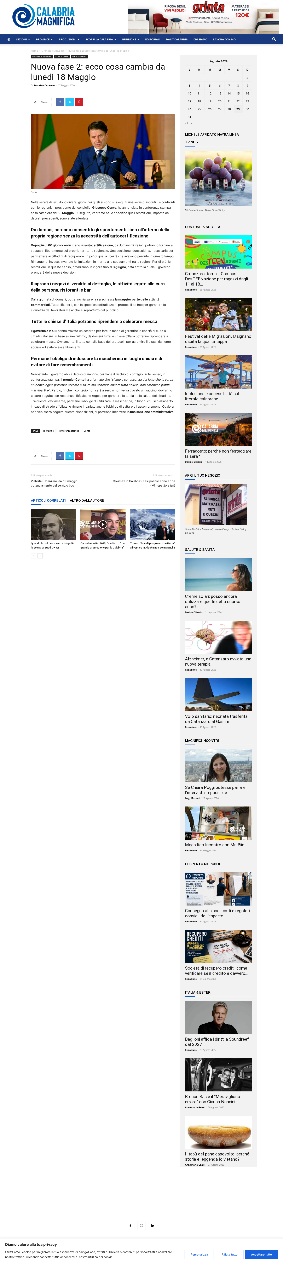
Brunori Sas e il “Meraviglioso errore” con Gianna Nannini (212, 1099)
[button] (274, 40)
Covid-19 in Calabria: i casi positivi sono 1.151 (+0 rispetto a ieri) (144, 483)
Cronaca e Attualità (53, 50)
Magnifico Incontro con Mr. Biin (214, 844)
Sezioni (21, 39)
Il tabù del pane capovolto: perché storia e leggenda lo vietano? (217, 1157)
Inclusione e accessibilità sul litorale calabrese (212, 396)
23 (247, 101)
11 (199, 93)
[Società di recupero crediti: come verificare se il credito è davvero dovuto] (218, 946)
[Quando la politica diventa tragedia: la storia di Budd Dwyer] (53, 524)
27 (219, 109)
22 (238, 101)
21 (229, 101)
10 (189, 93)
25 (199, 109)
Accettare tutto (261, 1254)
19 (210, 101)
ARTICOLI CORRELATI (48, 500)
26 (210, 109)
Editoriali (152, 39)
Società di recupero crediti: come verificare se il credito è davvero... (216, 971)
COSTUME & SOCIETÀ (202, 227)
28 (229, 109)
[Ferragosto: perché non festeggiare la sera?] (218, 429)
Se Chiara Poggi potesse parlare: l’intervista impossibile (215, 790)
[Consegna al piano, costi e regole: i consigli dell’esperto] (218, 889)
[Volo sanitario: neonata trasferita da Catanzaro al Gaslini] (218, 694)
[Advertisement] (141, 1202)
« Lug (188, 123)
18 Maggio (48, 430)
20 (219, 101)
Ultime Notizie (79, 56)
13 (219, 93)
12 (210, 93)
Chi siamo (200, 39)
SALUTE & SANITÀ (200, 549)
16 (247, 93)
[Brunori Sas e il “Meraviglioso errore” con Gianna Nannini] (218, 1074)
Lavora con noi (224, 39)
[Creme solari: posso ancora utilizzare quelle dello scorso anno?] (218, 574)
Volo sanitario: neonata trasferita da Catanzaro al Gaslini (216, 719)
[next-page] (40, 555)
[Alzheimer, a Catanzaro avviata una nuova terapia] (218, 637)
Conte (87, 430)
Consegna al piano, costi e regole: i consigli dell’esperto (217, 913)
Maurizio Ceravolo (44, 85)
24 (189, 109)
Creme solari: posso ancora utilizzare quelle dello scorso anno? (212, 601)
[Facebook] (60, 102)
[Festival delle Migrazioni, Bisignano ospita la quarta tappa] (218, 314)
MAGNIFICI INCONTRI (202, 741)
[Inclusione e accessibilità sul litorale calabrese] (218, 372)
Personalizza (199, 1254)
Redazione (191, 289)
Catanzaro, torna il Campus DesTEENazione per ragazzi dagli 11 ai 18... (216, 279)
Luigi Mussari (192, 798)
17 (189, 101)
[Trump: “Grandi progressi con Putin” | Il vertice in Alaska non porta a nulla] (152, 524)
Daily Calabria (177, 39)
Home (34, 50)
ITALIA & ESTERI (198, 992)
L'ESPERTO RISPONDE (203, 864)
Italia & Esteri (62, 56)
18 (199, 101)
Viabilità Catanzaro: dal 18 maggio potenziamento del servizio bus (54, 483)
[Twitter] (69, 102)
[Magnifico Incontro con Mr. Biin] (218, 823)
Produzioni (67, 39)
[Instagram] (141, 1226)
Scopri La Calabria (99, 39)
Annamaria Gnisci (195, 1107)
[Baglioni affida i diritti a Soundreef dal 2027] (218, 1017)
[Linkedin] (153, 1226)
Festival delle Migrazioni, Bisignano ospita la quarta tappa (218, 339)
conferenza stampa (68, 430)
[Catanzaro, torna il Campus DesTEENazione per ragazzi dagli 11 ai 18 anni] (218, 252)
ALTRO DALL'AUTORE (87, 500)
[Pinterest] (79, 102)
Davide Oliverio (193, 461)
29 (238, 109)
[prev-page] (33, 555)
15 (238, 93)
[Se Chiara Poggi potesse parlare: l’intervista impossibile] (218, 765)
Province (43, 39)
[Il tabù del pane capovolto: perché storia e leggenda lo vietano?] (218, 1132)
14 (229, 93)
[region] (141, 1250)
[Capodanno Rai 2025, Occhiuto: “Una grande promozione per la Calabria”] (103, 524)
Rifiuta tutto (229, 1254)
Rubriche (129, 39)
